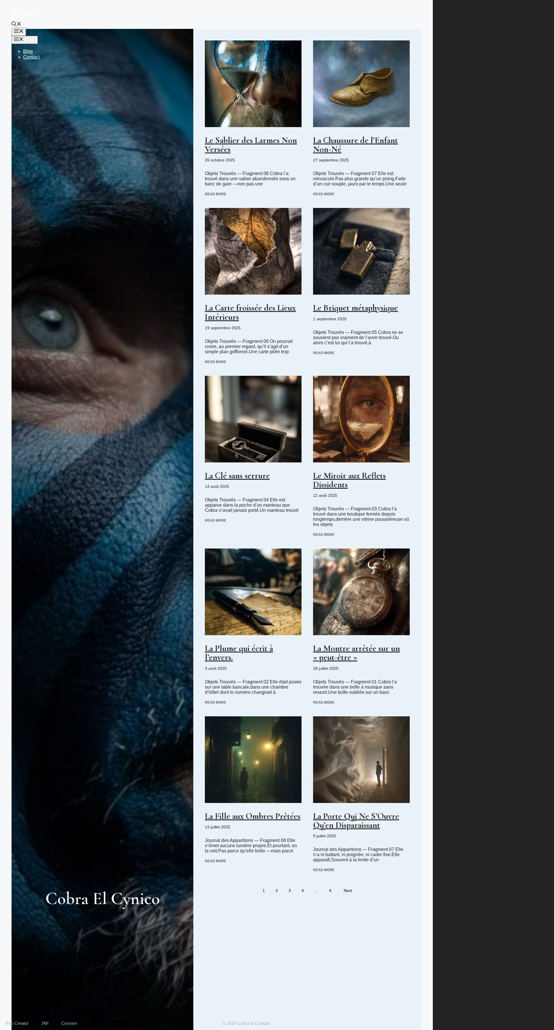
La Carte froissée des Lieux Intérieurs (250, 312)
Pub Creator (17, 1023)
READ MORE (215, 194)
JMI (44, 1023)
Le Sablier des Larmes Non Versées (251, 145)
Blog (28, 51)
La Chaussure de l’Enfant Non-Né (355, 145)
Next (348, 890)
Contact (31, 57)
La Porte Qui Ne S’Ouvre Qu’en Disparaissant (356, 820)
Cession (69, 1023)
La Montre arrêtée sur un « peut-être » (356, 653)
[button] (16, 24)
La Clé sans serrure (237, 475)
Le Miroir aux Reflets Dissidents (349, 480)
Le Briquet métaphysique (355, 307)
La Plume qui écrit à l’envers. (239, 653)
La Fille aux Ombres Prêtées (252, 816)
